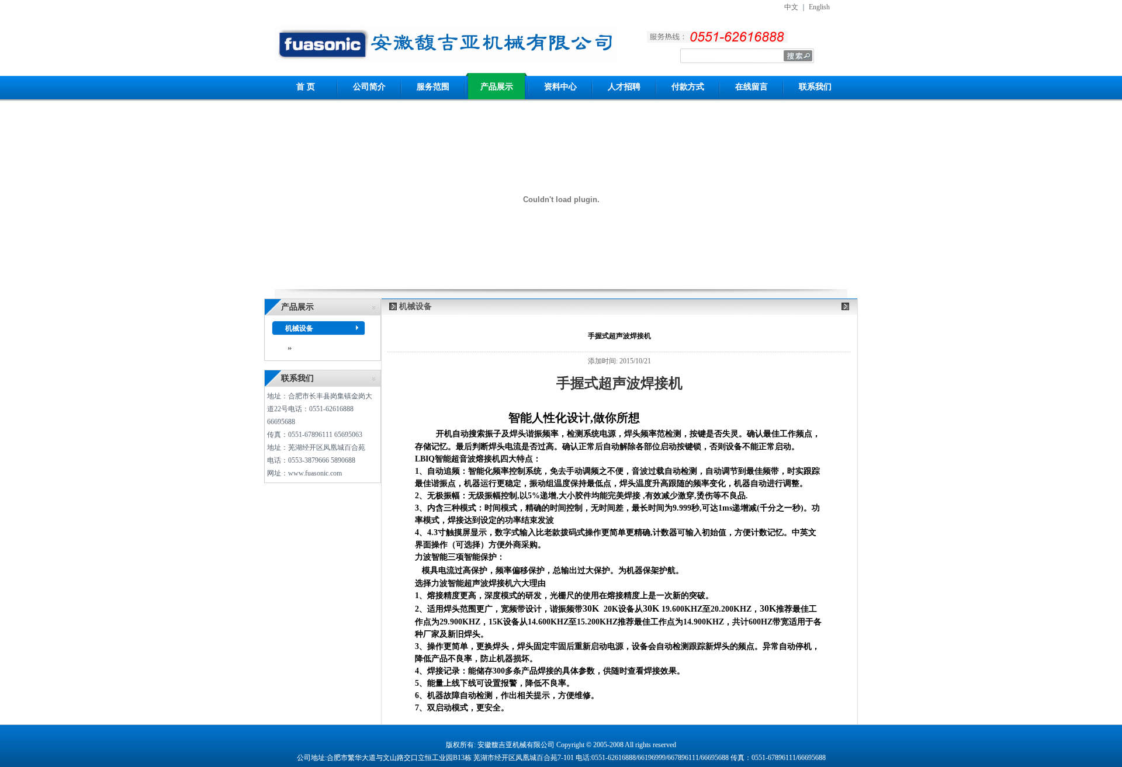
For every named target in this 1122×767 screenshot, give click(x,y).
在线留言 (751, 86)
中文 (791, 7)
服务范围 (433, 86)
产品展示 (496, 86)
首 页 (305, 86)
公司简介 (369, 86)
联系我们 (815, 86)
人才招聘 (624, 86)
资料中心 (560, 86)
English (819, 7)
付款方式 (687, 86)
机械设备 (299, 328)
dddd (301, 347)
